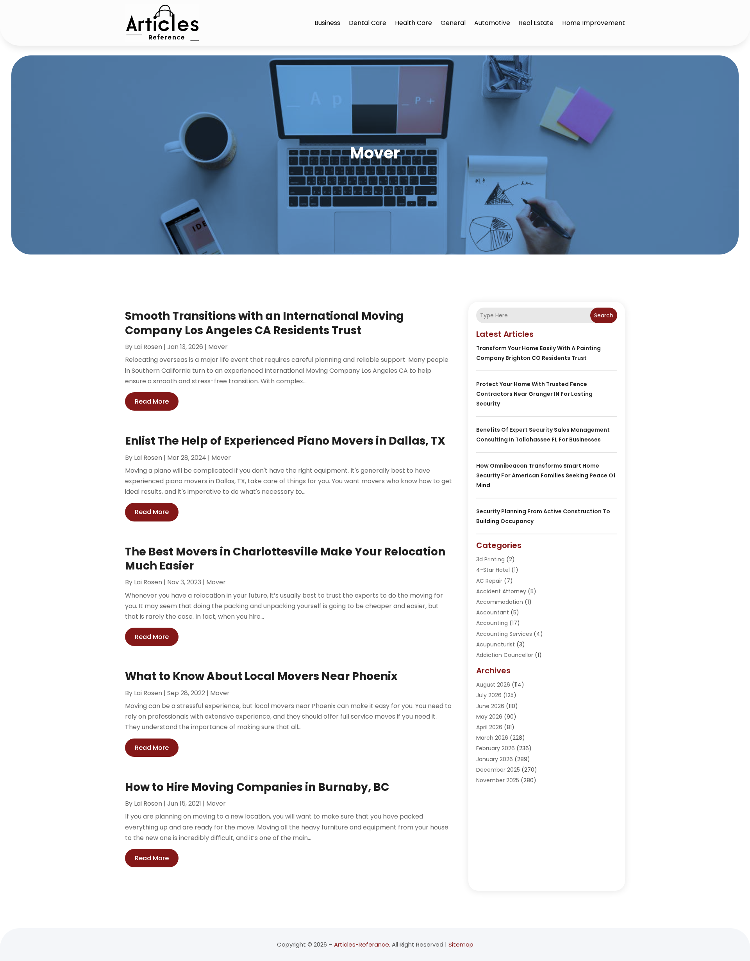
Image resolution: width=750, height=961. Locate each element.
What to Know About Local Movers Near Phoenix (261, 676)
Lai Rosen (148, 346)
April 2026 (489, 727)
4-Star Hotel (493, 570)
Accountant (492, 612)
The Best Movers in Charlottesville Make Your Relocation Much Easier (285, 558)
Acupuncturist (495, 644)
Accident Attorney (501, 591)
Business (327, 22)
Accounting (492, 623)
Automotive (492, 22)
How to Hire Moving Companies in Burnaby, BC (257, 787)
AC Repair (489, 581)
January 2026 (494, 759)
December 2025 (498, 770)
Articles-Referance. (362, 944)
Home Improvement (593, 22)
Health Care (413, 22)
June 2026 (490, 706)
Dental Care (367, 22)
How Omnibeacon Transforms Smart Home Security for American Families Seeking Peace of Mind (546, 475)
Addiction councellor (504, 655)
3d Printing (490, 559)
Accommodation (499, 602)
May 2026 (489, 717)
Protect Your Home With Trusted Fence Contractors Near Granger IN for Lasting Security (534, 394)
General (453, 22)
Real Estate (536, 22)
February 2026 (495, 748)
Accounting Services (504, 634)
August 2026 (493, 685)
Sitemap (460, 944)
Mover (218, 346)
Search (603, 315)
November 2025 (497, 780)
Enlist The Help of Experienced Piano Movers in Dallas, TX (285, 440)
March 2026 (492, 738)
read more (152, 401)
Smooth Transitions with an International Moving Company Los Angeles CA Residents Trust (264, 323)
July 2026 (489, 695)
